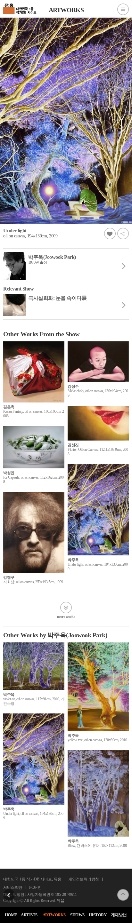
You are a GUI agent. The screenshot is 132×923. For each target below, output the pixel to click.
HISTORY (98, 914)
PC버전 (35, 887)
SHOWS (77, 914)
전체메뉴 (123, 9)
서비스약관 (12, 887)
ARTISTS (29, 914)
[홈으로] (20, 8)
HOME (11, 914)
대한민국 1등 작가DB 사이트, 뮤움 (32, 879)
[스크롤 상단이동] (123, 891)
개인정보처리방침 (83, 879)
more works (66, 616)
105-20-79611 (66, 894)
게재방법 (119, 914)
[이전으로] (9, 891)
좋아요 (110, 233)
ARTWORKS (54, 914)
